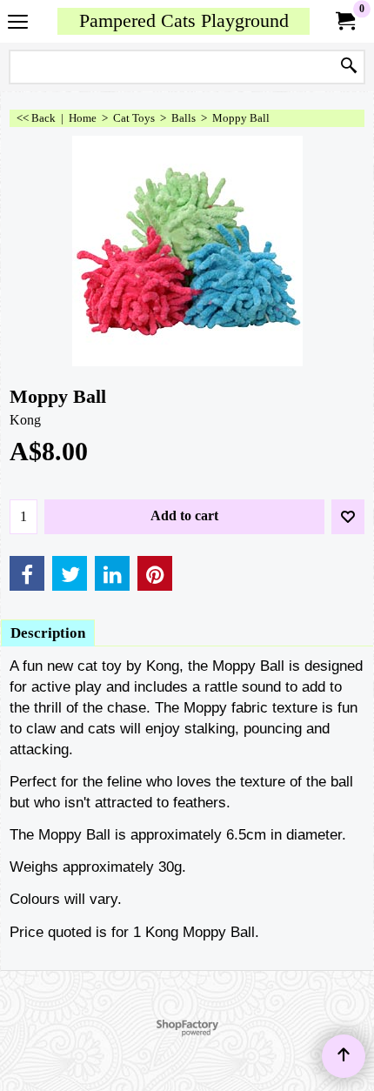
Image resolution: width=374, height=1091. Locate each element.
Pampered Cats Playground (184, 20)
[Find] (349, 67)
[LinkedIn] (112, 573)
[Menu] (18, 23)
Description (47, 633)
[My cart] (344, 21)
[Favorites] (347, 516)
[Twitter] (69, 573)
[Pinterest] (154, 573)
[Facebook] (27, 573)
